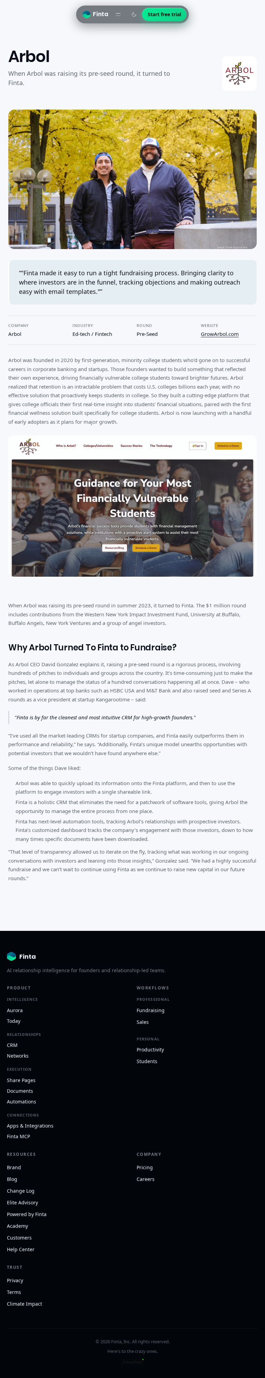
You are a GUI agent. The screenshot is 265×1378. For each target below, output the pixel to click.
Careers (146, 1179)
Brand (14, 1167)
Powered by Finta (27, 1214)
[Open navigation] (118, 14)
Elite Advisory (22, 1202)
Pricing (145, 1167)
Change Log (21, 1190)
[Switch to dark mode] (134, 14)
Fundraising (151, 1010)
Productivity (150, 1049)
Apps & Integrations (30, 1125)
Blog (12, 1179)
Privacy (15, 1280)
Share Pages (21, 1080)
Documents (20, 1091)
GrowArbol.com (220, 333)
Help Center (21, 1249)
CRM (12, 1045)
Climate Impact (24, 1303)
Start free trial (164, 14)
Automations (21, 1101)
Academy (17, 1226)
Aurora (15, 1010)
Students (147, 1061)
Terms (14, 1292)
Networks (18, 1055)
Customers (19, 1237)
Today (13, 1021)
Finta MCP (18, 1136)
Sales (143, 1022)
